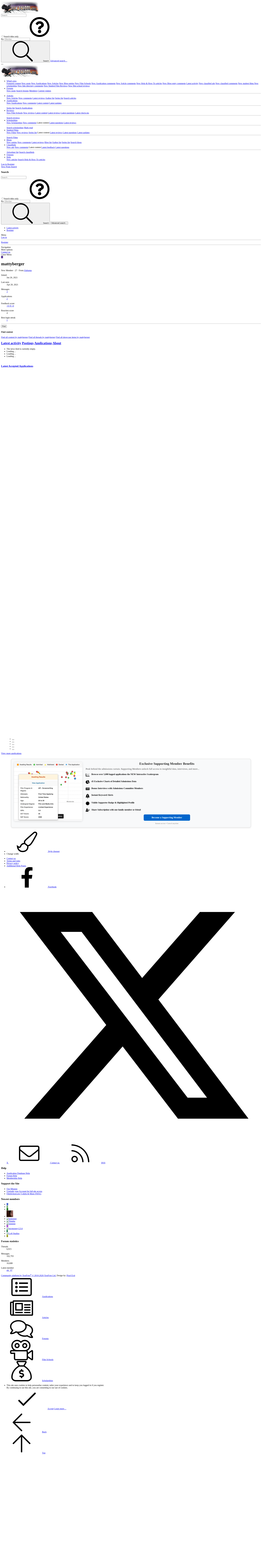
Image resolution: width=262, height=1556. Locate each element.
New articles (12, 159)
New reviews (29, 113)
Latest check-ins (82, 113)
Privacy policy (13, 863)
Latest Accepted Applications (17, 366)
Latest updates (55, 103)
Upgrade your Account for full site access (24, 1191)
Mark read (28, 128)
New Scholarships (14, 123)
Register (10, 230)
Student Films (12, 130)
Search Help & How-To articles (31, 159)
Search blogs (76, 142)
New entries (12, 142)
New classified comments (226, 83)
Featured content (14, 83)
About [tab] (57, 343)
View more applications (11, 753)
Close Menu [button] (6, 254)
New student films (246, 83)
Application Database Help (18, 1173)
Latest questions (68, 113)
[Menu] (2, 64)
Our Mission (12, 1189)
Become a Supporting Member (167, 817)
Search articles (70, 98)
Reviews (10, 110)
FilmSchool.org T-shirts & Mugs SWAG (24, 1194)
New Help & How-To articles (149, 83)
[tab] (13, 739)
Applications (12, 100)
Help (9, 157)
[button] (39, 36)
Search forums (22, 91)
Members (33, 91)
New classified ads (207, 83)
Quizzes (10, 155)
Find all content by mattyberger (14, 337)
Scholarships (12, 120)
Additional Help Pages (16, 866)
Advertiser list (13, 152)
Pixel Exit (71, 1275)
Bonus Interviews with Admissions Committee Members (117, 788)
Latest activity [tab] (11, 343)
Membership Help (14, 1178)
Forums (10, 88)
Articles (10, 96)
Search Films (12, 137)
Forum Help (12, 1176)
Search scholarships (15, 128)
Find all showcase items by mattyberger (73, 337)
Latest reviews (38, 98)
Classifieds (11, 145)
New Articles (53, 83)
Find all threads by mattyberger (42, 337)
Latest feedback (48, 147)
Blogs (9, 140)
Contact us (5, 252)
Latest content (43, 103)
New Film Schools (83, 83)
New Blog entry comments (174, 83)
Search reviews (13, 118)
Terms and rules (13, 861)
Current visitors (44, 91)
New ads (10, 147)
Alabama (28, 270)
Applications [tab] (43, 343)
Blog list (48, 142)
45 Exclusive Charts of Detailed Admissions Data (113, 781)
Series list (59, 98)
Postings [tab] (28, 343)
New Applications (39, 83)
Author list (49, 98)
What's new (12, 81)
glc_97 (9, 1270)
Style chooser (53, 851)
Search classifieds (26, 152)
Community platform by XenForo (28, 1275)
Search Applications (23, 108)
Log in (4, 237)
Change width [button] (13, 854)
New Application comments (103, 83)
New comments (25, 98)
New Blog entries (66, 83)
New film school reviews (79, 86)
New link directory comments (30, 86)
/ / (10, 306)
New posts (26, 83)
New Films (11, 132)
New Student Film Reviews (56, 86)
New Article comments (126, 83)
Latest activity (192, 83)
